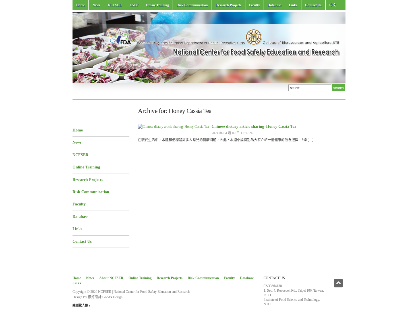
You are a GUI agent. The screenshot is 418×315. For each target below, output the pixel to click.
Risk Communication (192, 5)
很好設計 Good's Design (105, 297)
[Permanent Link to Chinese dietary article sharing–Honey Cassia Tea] (173, 127)
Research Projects (228, 5)
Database (274, 5)
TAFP (134, 5)
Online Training (157, 5)
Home (80, 5)
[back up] (338, 283)
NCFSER (115, 5)
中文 (332, 5)
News (96, 5)
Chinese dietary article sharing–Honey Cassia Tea (254, 126)
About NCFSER (111, 278)
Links (293, 5)
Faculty (254, 5)
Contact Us (313, 5)
